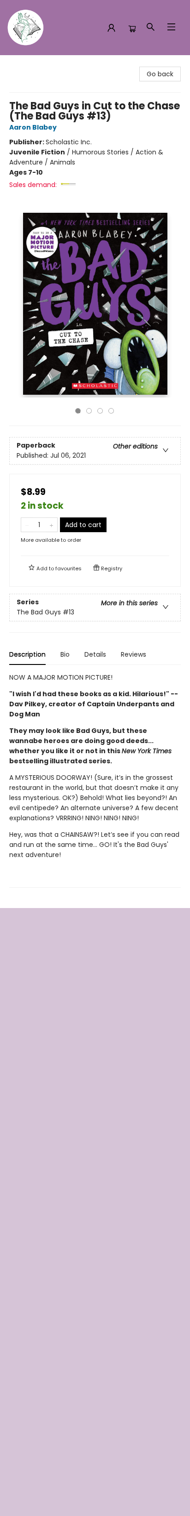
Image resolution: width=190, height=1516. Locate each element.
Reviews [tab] (133, 654)
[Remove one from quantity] (27, 525)
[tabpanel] (95, 780)
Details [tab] (95, 654)
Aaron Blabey (33, 127)
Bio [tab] (65, 654)
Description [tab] (27, 654)
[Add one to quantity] (51, 525)
